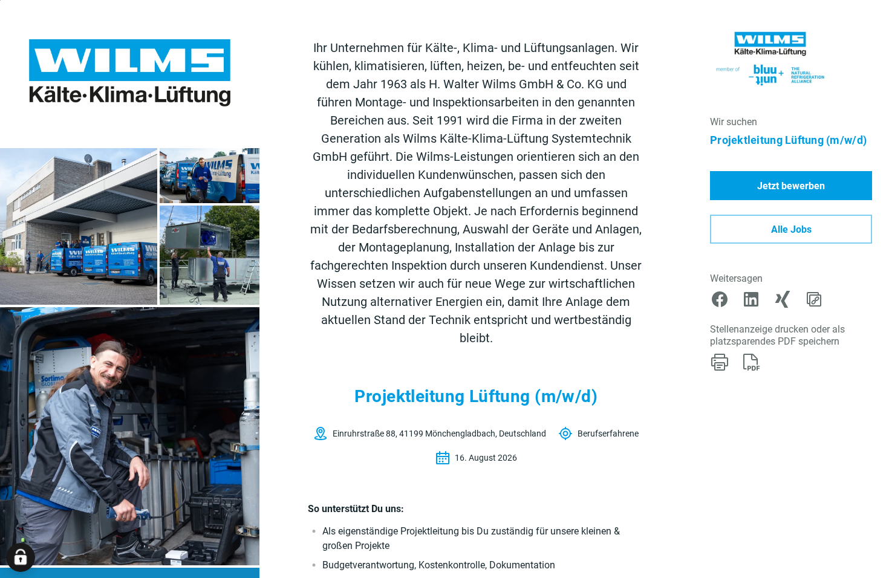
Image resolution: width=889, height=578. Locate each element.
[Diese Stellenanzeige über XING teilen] (782, 299)
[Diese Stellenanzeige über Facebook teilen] (719, 299)
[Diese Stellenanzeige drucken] (719, 362)
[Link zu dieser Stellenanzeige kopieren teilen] (814, 299)
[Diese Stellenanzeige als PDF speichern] (751, 362)
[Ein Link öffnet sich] (771, 58)
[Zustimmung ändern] (20, 557)
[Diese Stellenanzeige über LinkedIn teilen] (751, 299)
